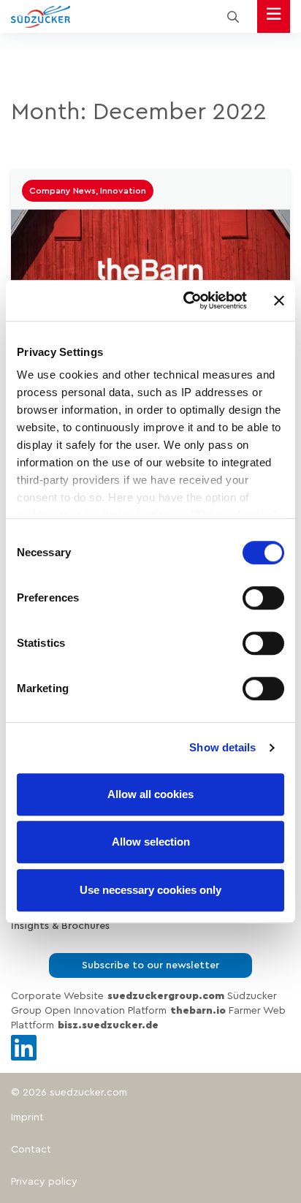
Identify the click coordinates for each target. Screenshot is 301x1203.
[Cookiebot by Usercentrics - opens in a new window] (186, 300)
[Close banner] (279, 300)
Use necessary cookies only (150, 890)
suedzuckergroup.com (165, 996)
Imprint (27, 1117)
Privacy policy (44, 1182)
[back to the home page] (40, 17)
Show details (222, 747)
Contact (31, 1150)
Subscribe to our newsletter (150, 965)
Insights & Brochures (60, 926)
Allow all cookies (150, 794)
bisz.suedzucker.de (108, 1025)
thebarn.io (198, 1011)
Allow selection (151, 841)
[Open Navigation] (273, 16)
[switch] (263, 598)
